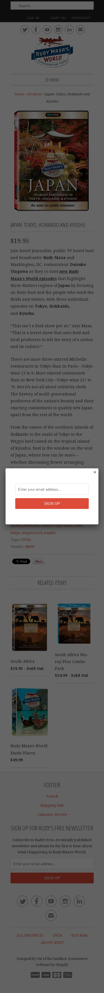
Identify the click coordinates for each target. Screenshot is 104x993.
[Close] (95, 472)
